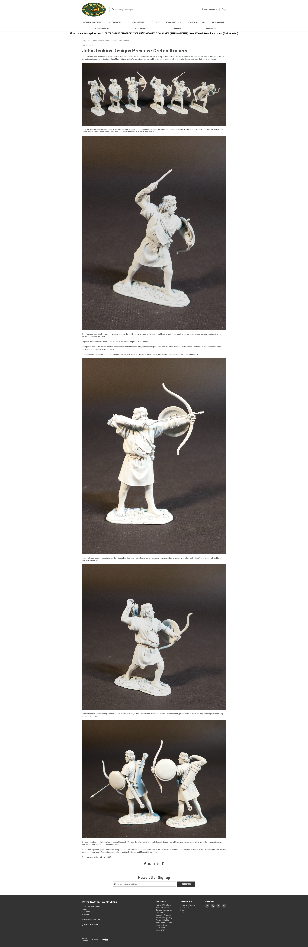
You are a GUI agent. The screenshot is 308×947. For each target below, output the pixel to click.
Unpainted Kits (141, 28)
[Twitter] (158, 863)
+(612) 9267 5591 (91, 924)
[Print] (154, 863)
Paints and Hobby (218, 22)
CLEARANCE (177, 28)
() (225, 9)
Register (214, 9)
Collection (155, 22)
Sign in (206, 9)
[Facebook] (145, 863)
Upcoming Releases (173, 22)
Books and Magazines (101, 28)
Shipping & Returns (187, 905)
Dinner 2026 (210, 28)
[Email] (149, 863)
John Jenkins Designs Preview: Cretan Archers (134, 50)
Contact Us (184, 907)
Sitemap (183, 913)
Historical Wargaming (196, 22)
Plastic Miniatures (114, 22)
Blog (182, 910)
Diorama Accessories (136, 22)
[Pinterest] (163, 863)
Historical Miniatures (92, 22)
